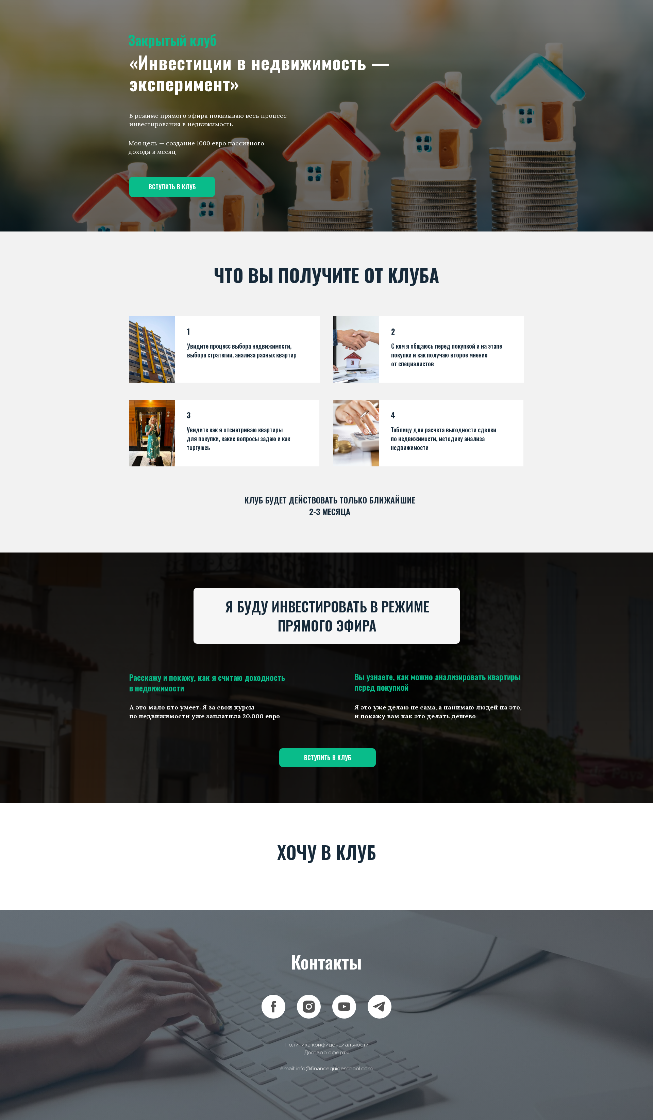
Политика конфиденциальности (326, 1044)
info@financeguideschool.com (334, 1068)
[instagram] (309, 1007)
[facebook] (273, 1007)
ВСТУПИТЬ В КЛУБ (172, 186)
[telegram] (379, 1007)
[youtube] (344, 1007)
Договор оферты (326, 1052)
